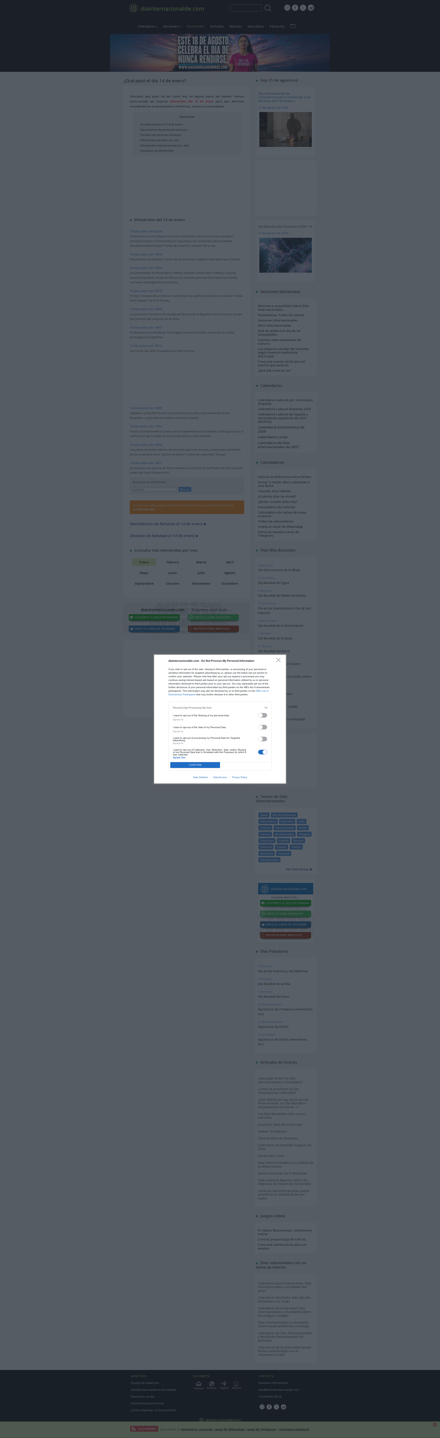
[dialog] (220, 719)
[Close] (279, 661)
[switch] (262, 715)
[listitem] (220, 708)
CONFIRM (195, 765)
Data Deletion (200, 777)
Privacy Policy (239, 777)
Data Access (220, 777)
